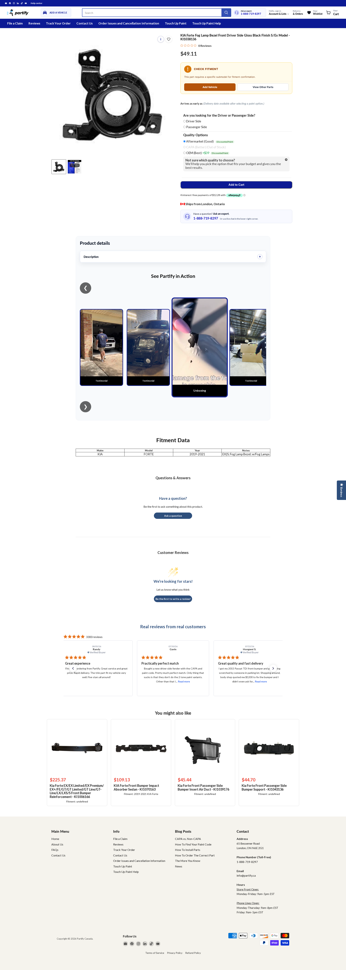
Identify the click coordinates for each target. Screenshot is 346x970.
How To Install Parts (187, 849)
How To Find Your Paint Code (193, 844)
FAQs (54, 849)
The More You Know (187, 860)
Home (55, 838)
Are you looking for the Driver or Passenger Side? (219, 115)
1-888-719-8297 (251, 13)
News (178, 866)
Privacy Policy (174, 952)
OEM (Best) (207, 153)
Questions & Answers (173, 478)
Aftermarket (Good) (209, 141)
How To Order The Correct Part (195, 855)
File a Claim (15, 23)
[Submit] (226, 13)
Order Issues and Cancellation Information (128, 23)
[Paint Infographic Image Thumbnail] (74, 167)
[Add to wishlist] (168, 39)
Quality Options (195, 135)
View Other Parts (263, 87)
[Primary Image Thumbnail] (59, 167)
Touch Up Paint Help (206, 23)
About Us (57, 844)
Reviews (34, 23)
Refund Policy (193, 952)
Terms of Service (154, 952)
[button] (73, 668)
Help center (36, 3)
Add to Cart (236, 184)
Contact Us (84, 23)
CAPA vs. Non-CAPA (188, 838)
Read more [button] (107, 681)
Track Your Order (58, 23)
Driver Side (193, 121)
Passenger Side (196, 127)
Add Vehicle (210, 87)
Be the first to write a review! (173, 598)
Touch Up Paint (176, 23)
